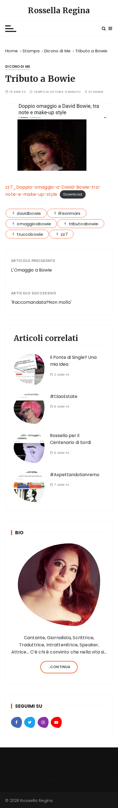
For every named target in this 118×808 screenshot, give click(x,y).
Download (72, 194)
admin (98, 91)
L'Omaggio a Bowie (31, 270)
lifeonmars (69, 213)
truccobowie (30, 234)
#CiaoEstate (63, 396)
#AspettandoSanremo (74, 474)
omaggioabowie (34, 224)
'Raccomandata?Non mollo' (41, 302)
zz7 (64, 234)
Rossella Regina (59, 10)
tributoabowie (84, 224)
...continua (59, 666)
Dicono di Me (17, 66)
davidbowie (29, 213)
